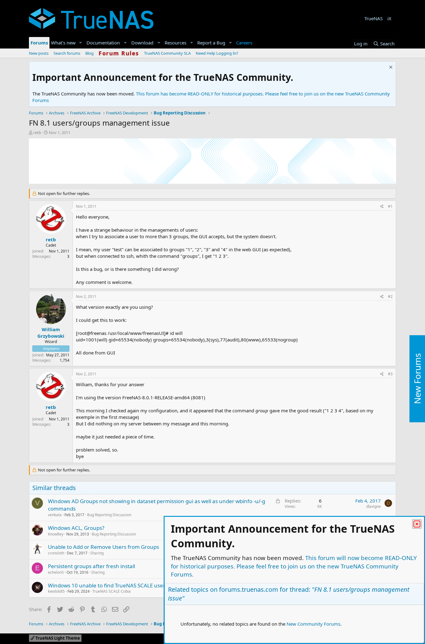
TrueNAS (373, 18)
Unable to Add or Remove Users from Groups (103, 546)
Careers (244, 42)
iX (389, 18)
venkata (55, 514)
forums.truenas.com (248, 589)
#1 (390, 206)
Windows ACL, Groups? (76, 527)
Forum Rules (119, 53)
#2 (390, 296)
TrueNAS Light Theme (57, 638)
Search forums (67, 53)
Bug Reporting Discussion (109, 514)
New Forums (417, 378)
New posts (39, 53)
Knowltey (55, 534)
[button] (80, 43)
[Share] (382, 206)
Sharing (97, 553)
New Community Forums (313, 624)
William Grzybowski (50, 332)
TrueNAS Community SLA (167, 53)
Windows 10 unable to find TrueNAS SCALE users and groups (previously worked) (147, 585)
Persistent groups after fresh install (91, 566)
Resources (175, 42)
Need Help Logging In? (217, 53)
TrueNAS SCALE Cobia (111, 591)
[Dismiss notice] (390, 68)
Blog (89, 53)
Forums (39, 42)
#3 (390, 374)
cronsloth (56, 553)
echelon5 (56, 572)
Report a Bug (211, 42)
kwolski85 (56, 591)
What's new (63, 42)
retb (37, 132)
